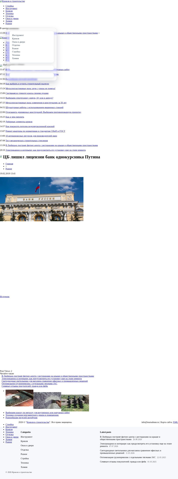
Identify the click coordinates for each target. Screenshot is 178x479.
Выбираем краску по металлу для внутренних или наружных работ (38, 412)
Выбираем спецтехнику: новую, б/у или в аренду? (29, 98)
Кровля (9, 11)
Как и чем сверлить (15, 117)
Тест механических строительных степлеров (27, 140)
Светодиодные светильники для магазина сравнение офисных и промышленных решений (45, 381)
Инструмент (11, 8)
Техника (9, 13)
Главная (9, 164)
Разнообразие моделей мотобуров (21, 417)
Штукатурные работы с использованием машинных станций (34, 107)
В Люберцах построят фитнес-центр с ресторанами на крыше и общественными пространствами (52, 145)
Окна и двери (12, 18)
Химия (9, 21)
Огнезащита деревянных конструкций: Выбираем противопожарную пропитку (43, 112)
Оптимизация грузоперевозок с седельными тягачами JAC (29, 383)
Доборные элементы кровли (19, 121)
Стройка (10, 6)
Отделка (9, 16)
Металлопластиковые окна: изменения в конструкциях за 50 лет (36, 102)
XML (175, 422)
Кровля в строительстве (38, 422)
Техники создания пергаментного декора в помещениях (32, 415)
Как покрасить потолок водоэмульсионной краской (30, 126)
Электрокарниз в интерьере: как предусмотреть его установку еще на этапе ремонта (46, 150)
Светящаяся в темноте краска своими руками (27, 93)
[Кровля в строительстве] (12, 1)
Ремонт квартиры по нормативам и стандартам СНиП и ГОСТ (35, 131)
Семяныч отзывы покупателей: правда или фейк (25, 386)
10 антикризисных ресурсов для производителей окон (31, 136)
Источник (4, 296)
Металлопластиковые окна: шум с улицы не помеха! (30, 88)
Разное (9, 23)
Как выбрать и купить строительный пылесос (27, 84)
